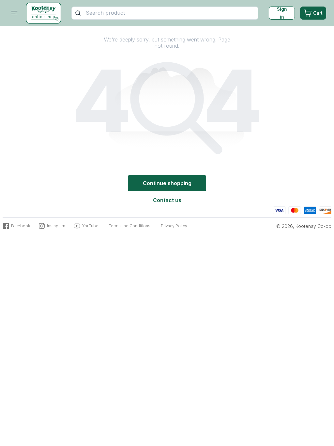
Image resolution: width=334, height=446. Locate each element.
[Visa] (279, 209)
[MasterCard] (294, 209)
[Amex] (310, 209)
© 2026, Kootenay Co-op (303, 226)
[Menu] (14, 13)
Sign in (282, 13)
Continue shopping (167, 183)
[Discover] (325, 209)
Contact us (167, 200)
